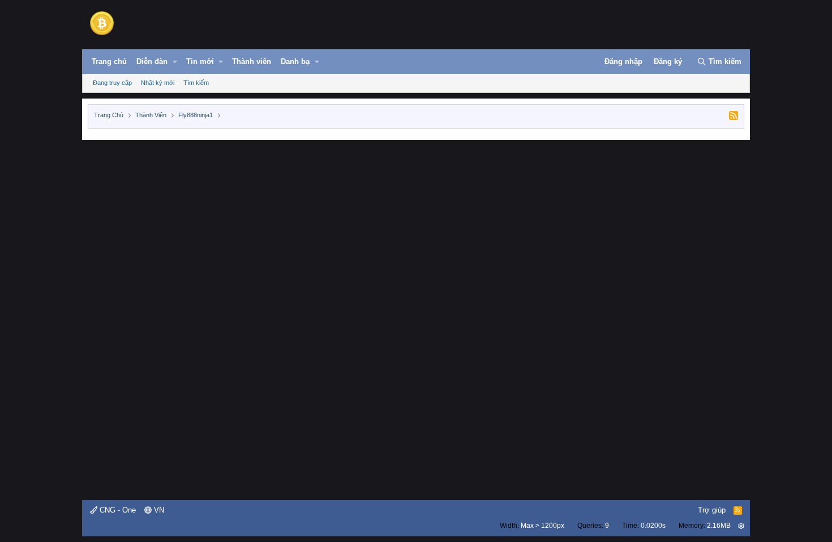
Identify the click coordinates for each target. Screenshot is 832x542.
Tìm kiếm (196, 82)
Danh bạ (295, 61)
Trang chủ (109, 61)
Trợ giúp (712, 510)
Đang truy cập (112, 82)
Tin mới (200, 61)
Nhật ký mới (157, 82)
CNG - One (116, 510)
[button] (174, 62)
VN (158, 510)
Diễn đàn (152, 61)
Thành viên (251, 61)
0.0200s (653, 526)
